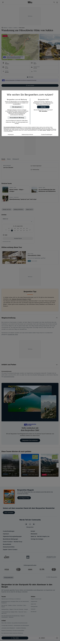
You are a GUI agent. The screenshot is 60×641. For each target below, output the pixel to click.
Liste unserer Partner (45, 130)
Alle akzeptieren (17, 107)
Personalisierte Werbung (17, 117)
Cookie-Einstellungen (46, 134)
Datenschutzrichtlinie (27, 134)
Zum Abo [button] (43, 107)
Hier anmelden (43, 111)
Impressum (11, 134)
